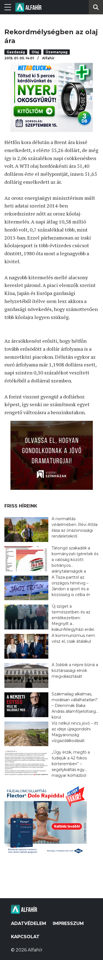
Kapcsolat (25, 936)
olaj (35, 52)
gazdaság (16, 52)
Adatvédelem (28, 923)
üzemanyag (57, 52)
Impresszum (68, 923)
